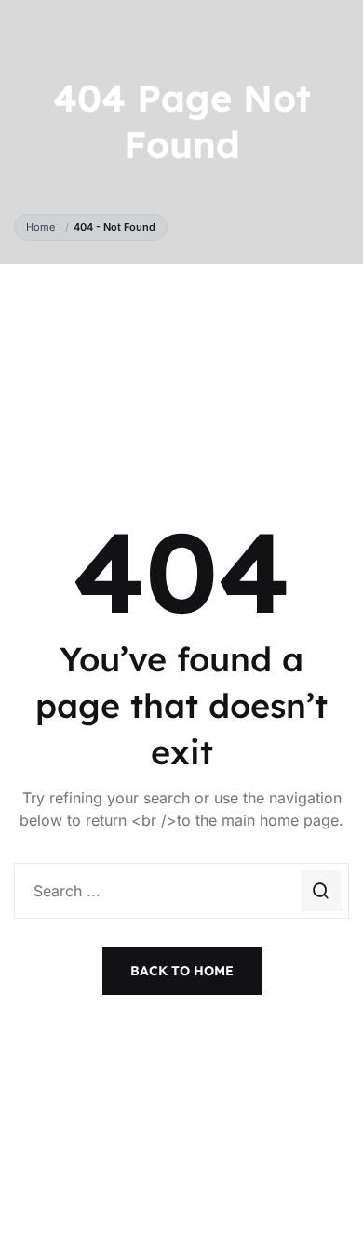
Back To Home (182, 970)
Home (43, 226)
